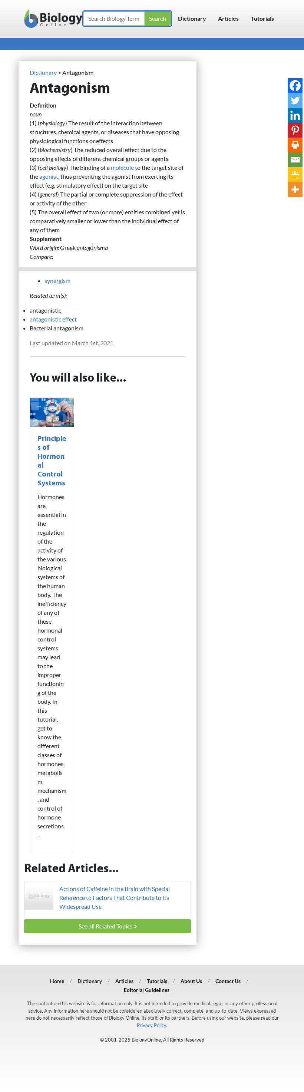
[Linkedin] (295, 115)
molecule (122, 167)
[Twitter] (295, 100)
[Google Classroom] (295, 174)
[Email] (295, 159)
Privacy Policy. (152, 1025)
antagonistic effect (53, 319)
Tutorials (262, 18)
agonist (48, 176)
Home (57, 981)
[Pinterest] (295, 130)
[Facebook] (295, 85)
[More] (295, 189)
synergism (57, 280)
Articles (228, 18)
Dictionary (192, 18)
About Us (191, 981)
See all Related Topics (106, 926)
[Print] (295, 145)
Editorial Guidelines (146, 990)
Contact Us (228, 981)
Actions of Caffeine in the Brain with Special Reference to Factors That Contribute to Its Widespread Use (114, 897)
